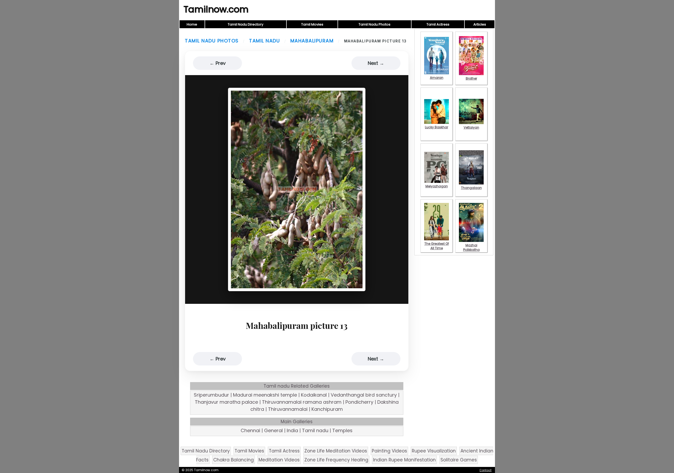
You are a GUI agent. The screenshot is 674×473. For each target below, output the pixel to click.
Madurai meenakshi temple (265, 395)
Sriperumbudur (211, 395)
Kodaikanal (314, 395)
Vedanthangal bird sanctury (364, 395)
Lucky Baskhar (436, 127)
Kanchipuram (327, 409)
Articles (479, 24)
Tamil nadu (264, 40)
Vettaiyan (471, 127)
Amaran (436, 77)
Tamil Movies (312, 24)
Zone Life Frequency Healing (336, 460)
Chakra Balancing (233, 460)
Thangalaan (471, 188)
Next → (376, 63)
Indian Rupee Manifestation (404, 460)
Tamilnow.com (216, 9)
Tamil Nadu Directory (245, 24)
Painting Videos (389, 451)
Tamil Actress (438, 24)
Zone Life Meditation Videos (335, 451)
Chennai (250, 430)
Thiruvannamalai (288, 409)
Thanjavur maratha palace (226, 402)
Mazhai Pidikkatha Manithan (471, 249)
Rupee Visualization (434, 451)
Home (192, 24)
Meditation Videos (279, 460)
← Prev (218, 63)
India (292, 430)
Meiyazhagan (436, 186)
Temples (342, 430)
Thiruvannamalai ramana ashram (301, 402)
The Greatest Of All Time (436, 245)
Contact (485, 470)
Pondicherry (359, 402)
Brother (471, 78)
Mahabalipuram (312, 40)
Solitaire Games (458, 460)
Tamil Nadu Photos (374, 24)
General (273, 430)
